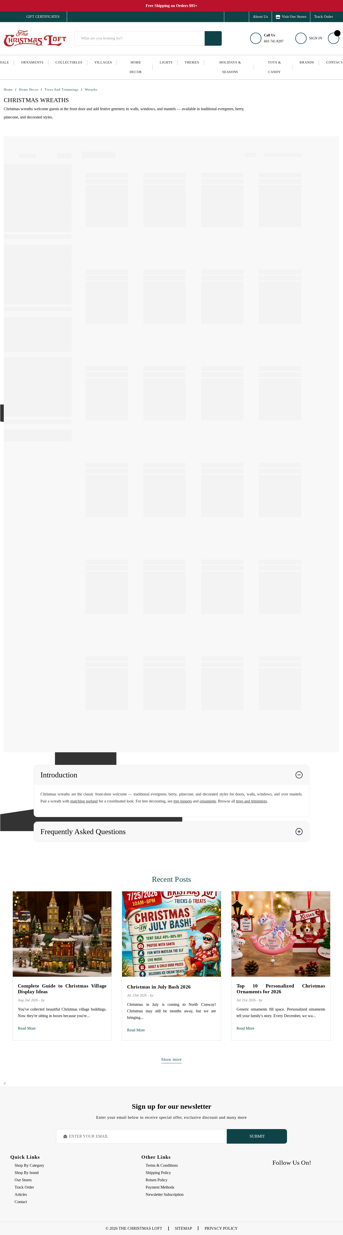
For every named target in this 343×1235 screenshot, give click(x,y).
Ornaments (32, 62)
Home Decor (136, 67)
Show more (171, 1059)
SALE (4, 62)
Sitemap (183, 1228)
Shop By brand (27, 1172)
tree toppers (183, 801)
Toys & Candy (274, 67)
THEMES (192, 62)
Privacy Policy (221, 1228)
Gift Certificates (39, 17)
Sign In (315, 38)
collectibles (68, 62)
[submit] (213, 38)
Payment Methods (160, 1187)
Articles (21, 1194)
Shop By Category (29, 1165)
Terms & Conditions (162, 1165)
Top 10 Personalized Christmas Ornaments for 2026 (281, 988)
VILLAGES (103, 62)
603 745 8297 (273, 38)
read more (27, 1028)
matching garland (84, 801)
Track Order (323, 17)
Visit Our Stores (294, 17)
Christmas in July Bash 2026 (159, 987)
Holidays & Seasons (230, 67)
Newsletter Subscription (165, 1194)
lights (166, 62)
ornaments (208, 801)
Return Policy (156, 1180)
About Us (260, 17)
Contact (334, 62)
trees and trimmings (251, 801)
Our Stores (23, 1180)
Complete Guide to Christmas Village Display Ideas (62, 988)
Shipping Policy (158, 1172)
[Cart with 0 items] (333, 38)
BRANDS (307, 62)
